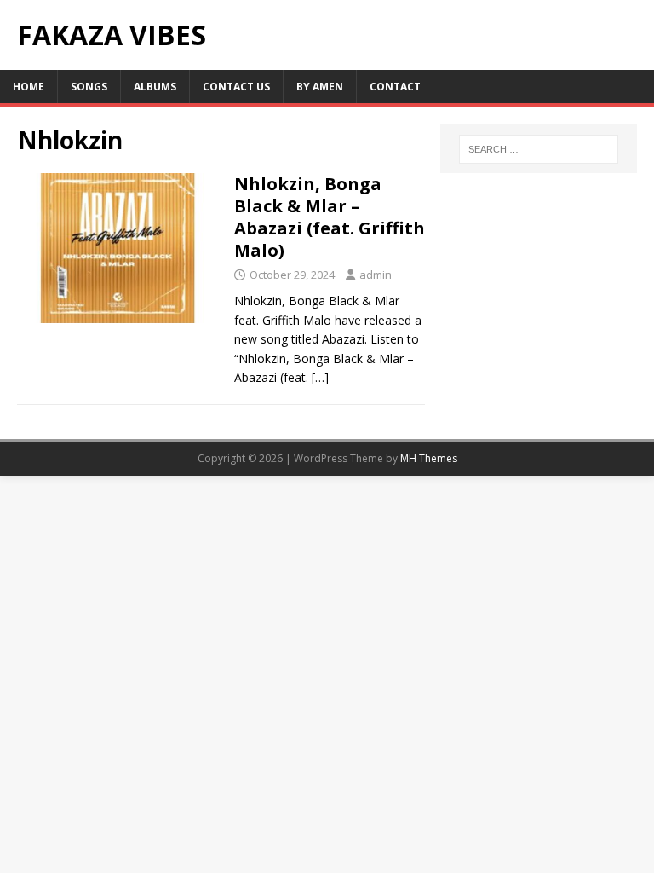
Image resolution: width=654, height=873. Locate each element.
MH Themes (428, 458)
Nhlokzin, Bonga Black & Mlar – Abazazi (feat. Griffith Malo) (329, 217)
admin (375, 274)
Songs (89, 86)
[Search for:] (538, 149)
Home (28, 86)
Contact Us (236, 86)
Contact (395, 86)
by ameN (319, 86)
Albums (155, 86)
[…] (320, 377)
